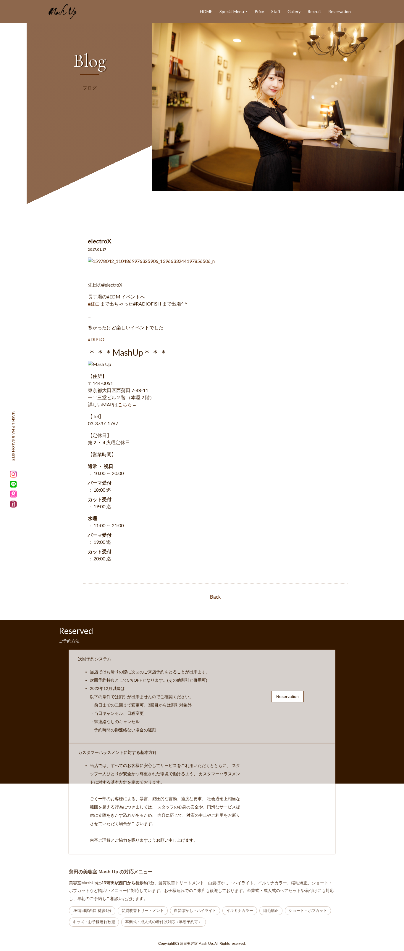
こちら (125, 404)
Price (259, 11)
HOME (206, 11)
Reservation (339, 11)
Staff (275, 11)
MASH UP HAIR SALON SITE (13, 436)
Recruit (314, 11)
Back (215, 597)
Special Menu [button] (231, 11)
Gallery (293, 11)
